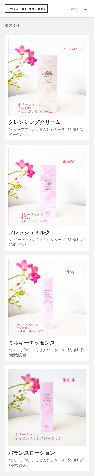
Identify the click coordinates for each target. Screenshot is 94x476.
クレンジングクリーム (34, 122)
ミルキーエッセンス (31, 343)
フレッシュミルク (29, 232)
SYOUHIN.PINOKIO (26, 9)
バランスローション (31, 453)
